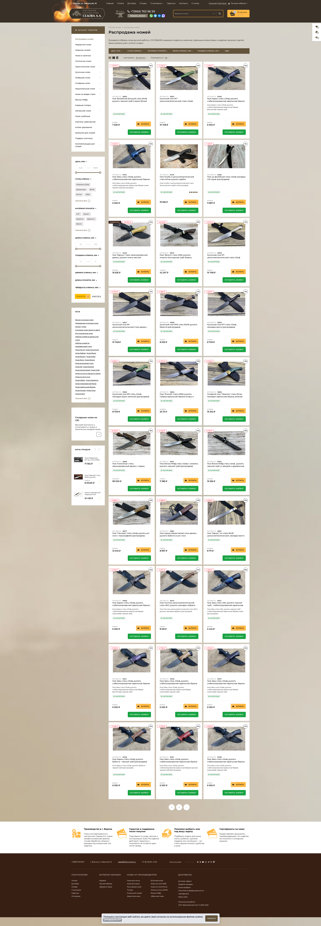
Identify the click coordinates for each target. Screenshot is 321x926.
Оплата (120, 3)
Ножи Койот (80, 394)
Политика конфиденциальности (191, 891)
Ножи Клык (91, 390)
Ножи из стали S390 (158, 884)
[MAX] (163, 15)
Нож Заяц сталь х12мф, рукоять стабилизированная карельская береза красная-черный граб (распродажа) (178, 761)
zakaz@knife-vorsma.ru (127, 862)
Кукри (83, 327)
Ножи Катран (80, 390)
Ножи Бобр (90, 357)
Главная (109, 3)
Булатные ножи (157, 881)
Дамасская (81, 189)
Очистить (96, 296)
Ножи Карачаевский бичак (85, 384)
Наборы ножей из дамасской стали (87, 338)
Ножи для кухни (133, 884)
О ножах (195, 3)
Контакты (183, 3)
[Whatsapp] (151, 15)
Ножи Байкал (80, 353)
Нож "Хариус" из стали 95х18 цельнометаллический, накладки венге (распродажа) (225, 535)
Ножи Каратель (92, 380)
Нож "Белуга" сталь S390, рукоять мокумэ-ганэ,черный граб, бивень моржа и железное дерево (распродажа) (179, 257)
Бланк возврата (184, 887)
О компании (156, 3)
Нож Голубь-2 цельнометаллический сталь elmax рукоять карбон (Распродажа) (177, 179)
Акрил (86, 214)
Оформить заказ (105, 887)
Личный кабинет (105, 884)
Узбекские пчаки (157, 896)
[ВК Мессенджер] (159, 15)
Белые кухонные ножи (84, 320)
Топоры (130, 890)
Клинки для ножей (134, 893)
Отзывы (143, 3)
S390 (88, 194)
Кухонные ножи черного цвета (87, 330)
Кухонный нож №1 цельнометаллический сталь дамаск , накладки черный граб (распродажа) (129, 327)
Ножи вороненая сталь (84, 363)
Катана (78, 327)
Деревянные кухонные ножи (86, 323)
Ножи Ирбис (80, 380)
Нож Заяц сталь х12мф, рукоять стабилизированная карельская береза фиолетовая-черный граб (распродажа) (131, 683)
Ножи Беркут (80, 357)
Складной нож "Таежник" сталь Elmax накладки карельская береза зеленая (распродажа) (225, 396)
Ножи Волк (79, 360)
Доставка (131, 3)
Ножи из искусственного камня (87, 373)
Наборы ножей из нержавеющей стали (83, 344)
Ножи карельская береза (85, 387)
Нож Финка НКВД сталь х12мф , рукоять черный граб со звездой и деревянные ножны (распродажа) (225, 466)
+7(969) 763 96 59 (143, 11)
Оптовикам (75, 896)
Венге (79, 224)
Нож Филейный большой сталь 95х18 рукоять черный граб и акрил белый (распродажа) (129, 101)
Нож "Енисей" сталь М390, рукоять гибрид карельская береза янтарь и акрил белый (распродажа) (177, 396)
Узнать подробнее (112, 920)
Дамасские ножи (133, 896)
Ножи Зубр (95, 370)
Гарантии (171, 3)
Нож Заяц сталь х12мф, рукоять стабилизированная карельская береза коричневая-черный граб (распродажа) (178, 683)
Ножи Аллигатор (92, 350)
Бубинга (90, 219)
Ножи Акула (80, 350)
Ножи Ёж (78, 367)
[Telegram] (155, 15)
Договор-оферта (184, 881)
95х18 (92, 189)
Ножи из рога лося (82, 377)
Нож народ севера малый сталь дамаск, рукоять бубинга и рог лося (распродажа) (178, 535)
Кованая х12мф (82, 184)
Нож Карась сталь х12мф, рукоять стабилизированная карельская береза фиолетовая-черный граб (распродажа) (226, 101)
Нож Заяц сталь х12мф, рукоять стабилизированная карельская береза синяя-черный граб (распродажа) (131, 179)
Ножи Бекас (91, 353)
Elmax (79, 194)
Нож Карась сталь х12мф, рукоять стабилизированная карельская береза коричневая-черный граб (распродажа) (131, 605)
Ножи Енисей (88, 367)
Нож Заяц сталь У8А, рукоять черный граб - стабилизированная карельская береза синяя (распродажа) (225, 605)
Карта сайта (183, 897)
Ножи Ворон (90, 360)
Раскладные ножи (134, 887)
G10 (77, 214)
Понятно (211, 918)
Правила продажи (185, 884)
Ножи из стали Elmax (159, 887)
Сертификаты (183, 894)
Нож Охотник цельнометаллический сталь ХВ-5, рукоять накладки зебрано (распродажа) (177, 605)
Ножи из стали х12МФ (159, 890)
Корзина (102, 881)
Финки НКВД (156, 893)
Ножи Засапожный (82, 370)
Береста (79, 219)
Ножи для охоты (133, 881)
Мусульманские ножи (84, 333)
